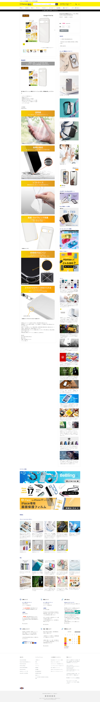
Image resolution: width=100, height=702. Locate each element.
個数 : (60, 26)
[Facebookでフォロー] (45, 696)
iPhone (21, 7)
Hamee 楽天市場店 (23, 659)
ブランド (37, 7)
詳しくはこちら (25, 623)
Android (26, 7)
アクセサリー (44, 7)
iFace (32, 7)
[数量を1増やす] (69, 27)
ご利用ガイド (37, 659)
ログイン (36, 663)
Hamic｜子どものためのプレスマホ (56, 669)
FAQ (36, 661)
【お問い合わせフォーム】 (73, 614)
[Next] (54, 30)
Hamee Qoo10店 (22, 669)
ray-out (61, 17)
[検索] (56, 4)
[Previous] (21, 30)
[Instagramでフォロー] (50, 696)
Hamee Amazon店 (23, 663)
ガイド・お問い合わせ (75, 7)
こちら (73, 603)
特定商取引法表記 (38, 673)
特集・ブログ (65, 7)
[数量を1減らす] (63, 27)
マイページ (37, 665)
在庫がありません (64, 30)
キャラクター (51, 7)
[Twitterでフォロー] (48, 696)
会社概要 (36, 669)
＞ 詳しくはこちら (63, 45)
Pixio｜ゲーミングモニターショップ (57, 671)
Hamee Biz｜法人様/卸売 (24, 673)
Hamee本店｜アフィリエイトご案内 (57, 659)
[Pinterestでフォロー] (52, 696)
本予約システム (75, 608)
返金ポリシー (37, 675)
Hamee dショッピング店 (24, 671)
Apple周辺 (58, 7)
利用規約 (36, 667)
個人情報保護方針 (38, 671)
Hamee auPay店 (22, 665)
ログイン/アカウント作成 (64, 4)
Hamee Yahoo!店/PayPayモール (25, 661)
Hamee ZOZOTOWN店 (23, 667)
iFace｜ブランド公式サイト (55, 661)
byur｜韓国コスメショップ (55, 667)
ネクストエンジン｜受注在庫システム (57, 663)
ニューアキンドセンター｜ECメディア (57, 665)
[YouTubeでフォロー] (54, 696)
